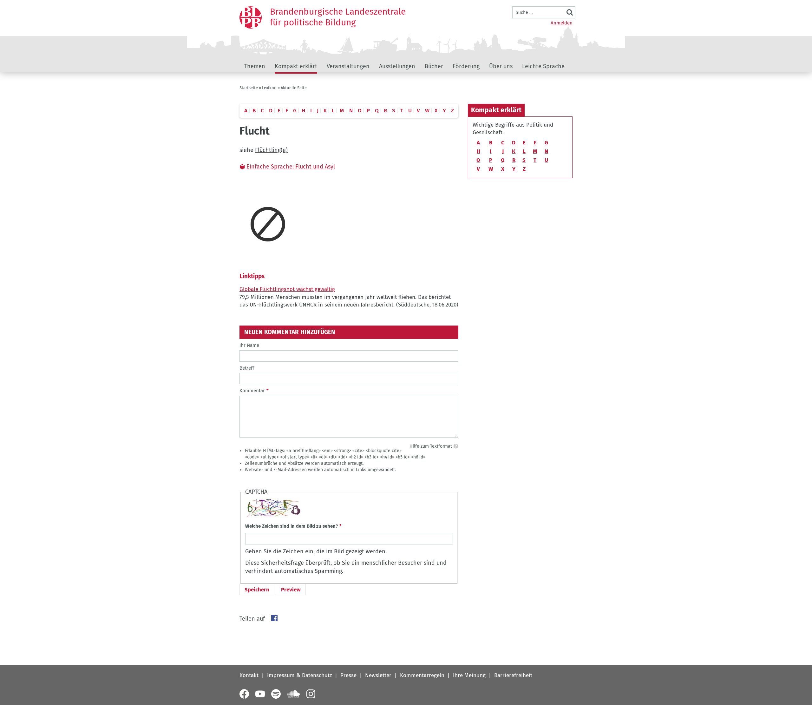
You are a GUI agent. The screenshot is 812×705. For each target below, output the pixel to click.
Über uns (501, 66)
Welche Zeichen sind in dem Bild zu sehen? (291, 526)
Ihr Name (249, 345)
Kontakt (249, 675)
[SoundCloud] (293, 694)
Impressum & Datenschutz (299, 675)
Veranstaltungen (348, 66)
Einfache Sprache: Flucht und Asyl (290, 166)
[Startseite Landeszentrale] (250, 17)
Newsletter (378, 675)
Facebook (274, 618)
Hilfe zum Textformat (430, 446)
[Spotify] (276, 694)
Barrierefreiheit (513, 675)
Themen (254, 66)
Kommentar (252, 390)
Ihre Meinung (469, 675)
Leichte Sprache (543, 66)
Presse (348, 675)
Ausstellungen (397, 66)
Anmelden (562, 23)
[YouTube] (260, 694)
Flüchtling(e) (271, 150)
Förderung (466, 66)
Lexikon (269, 87)
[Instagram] (311, 694)
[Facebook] (244, 694)
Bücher (434, 66)
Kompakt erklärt (296, 66)
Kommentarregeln (422, 675)
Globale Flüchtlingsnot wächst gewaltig (287, 289)
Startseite (248, 87)
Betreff (246, 368)
